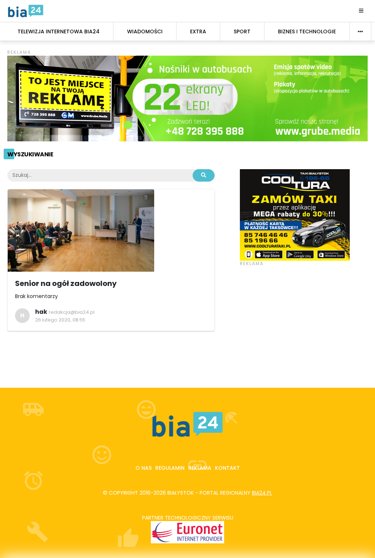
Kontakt (227, 468)
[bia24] (25, 10)
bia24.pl (262, 492)
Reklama (199, 468)
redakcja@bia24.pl (71, 312)
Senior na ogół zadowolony (66, 283)
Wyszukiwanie (30, 154)
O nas (143, 468)
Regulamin (170, 468)
